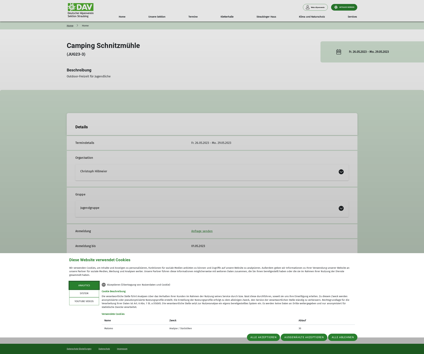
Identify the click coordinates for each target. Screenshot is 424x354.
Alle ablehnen (343, 337)
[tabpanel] (228, 307)
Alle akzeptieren (263, 337)
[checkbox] (228, 284)
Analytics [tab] (84, 285)
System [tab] (84, 293)
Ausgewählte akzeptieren (304, 337)
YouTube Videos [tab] (84, 301)
